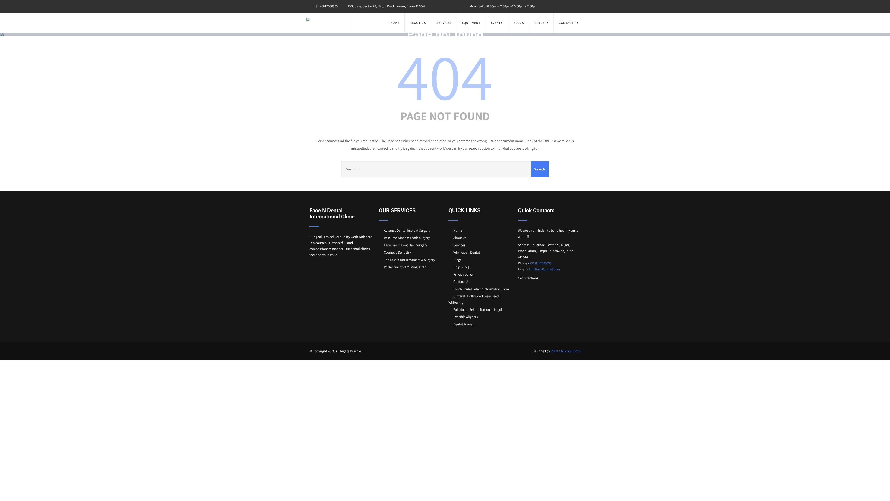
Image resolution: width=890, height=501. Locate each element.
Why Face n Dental (466, 252)
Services (443, 23)
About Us (418, 23)
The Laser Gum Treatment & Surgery (409, 259)
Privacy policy (463, 274)
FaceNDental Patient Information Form (481, 289)
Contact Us (569, 23)
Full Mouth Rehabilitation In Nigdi (477, 309)
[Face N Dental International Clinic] (328, 23)
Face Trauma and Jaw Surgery (405, 245)
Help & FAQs (461, 267)
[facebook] (556, 6)
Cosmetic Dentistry (397, 252)
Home (394, 23)
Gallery (541, 23)
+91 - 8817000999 (325, 6)
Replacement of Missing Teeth (405, 267)
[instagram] (566, 6)
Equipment (471, 23)
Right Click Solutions (566, 351)
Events (497, 23)
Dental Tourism (464, 324)
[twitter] (575, 6)
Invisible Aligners (465, 317)
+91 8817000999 (540, 263)
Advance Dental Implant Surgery (407, 230)
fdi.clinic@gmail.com (544, 269)
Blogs (518, 23)
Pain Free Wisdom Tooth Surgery (407, 237)
